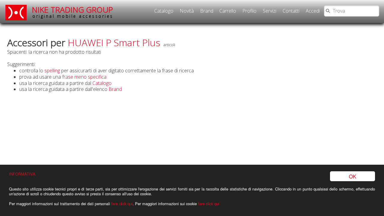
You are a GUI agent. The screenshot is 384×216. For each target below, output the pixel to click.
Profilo (249, 11)
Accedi (313, 11)
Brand (206, 11)
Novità (187, 11)
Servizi (269, 11)
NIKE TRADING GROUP (72, 12)
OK (352, 176)
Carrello (227, 11)
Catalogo (163, 11)
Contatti (291, 11)
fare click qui (122, 203)
